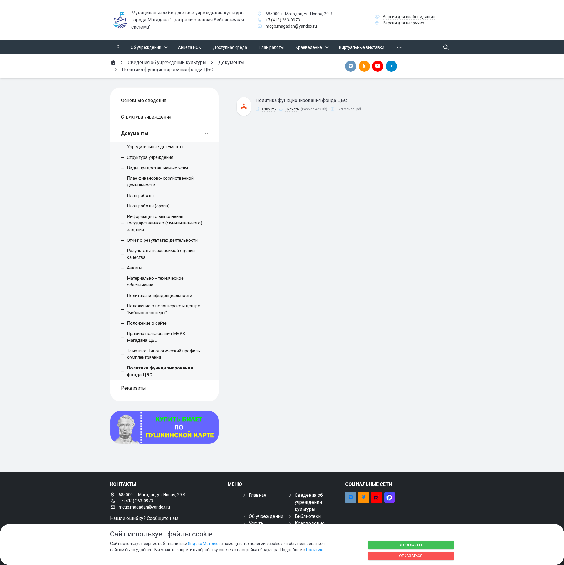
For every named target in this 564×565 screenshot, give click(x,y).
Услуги (256, 523)
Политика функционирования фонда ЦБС (301, 100)
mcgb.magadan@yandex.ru (291, 26)
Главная (257, 495)
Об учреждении (266, 516)
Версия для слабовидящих (409, 16)
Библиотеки (308, 516)
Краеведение (310, 523)
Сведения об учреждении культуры (309, 502)
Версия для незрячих (403, 23)
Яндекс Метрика (204, 543)
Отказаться (410, 556)
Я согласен (411, 545)
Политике (315, 549)
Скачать (292, 109)
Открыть (269, 109)
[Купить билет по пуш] (164, 427)
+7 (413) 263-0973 (283, 20)
